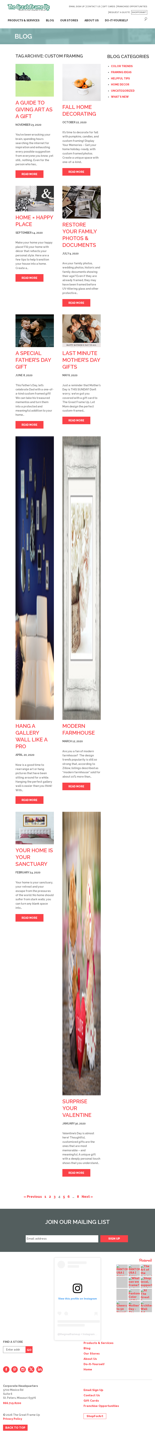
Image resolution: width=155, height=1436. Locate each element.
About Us (90, 1359)
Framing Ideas (121, 72)
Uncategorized (123, 90)
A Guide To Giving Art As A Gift (34, 109)
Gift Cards (108, 6)
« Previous (33, 1197)
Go (29, 1350)
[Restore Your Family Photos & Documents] (81, 202)
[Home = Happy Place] (35, 198)
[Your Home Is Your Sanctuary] (35, 828)
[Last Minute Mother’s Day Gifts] (81, 330)
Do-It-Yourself (94, 1364)
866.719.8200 (12, 1403)
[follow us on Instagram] (23, 1369)
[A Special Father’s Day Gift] (35, 330)
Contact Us (93, 6)
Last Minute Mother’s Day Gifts (81, 360)
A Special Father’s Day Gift (33, 360)
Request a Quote (119, 12)
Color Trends (122, 66)
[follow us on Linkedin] (39, 1369)
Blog (50, 20)
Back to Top (15, 1427)
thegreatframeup (70, 1334)
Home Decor (120, 84)
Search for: (146, 19)
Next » (87, 1197)
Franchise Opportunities (132, 6)
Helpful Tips (120, 78)
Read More (29, 174)
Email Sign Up (77, 6)
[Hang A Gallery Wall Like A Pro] (35, 578)
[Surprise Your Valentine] (81, 953)
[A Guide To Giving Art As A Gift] (35, 80)
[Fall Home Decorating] (81, 82)
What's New (120, 96)
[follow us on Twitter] (31, 1369)
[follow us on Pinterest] (14, 1369)
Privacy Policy (12, 1418)
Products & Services (24, 20)
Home (88, 1369)
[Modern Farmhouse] (81, 578)
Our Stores (92, 1353)
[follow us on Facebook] (6, 1369)
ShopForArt (139, 12)
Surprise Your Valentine (76, 1108)
